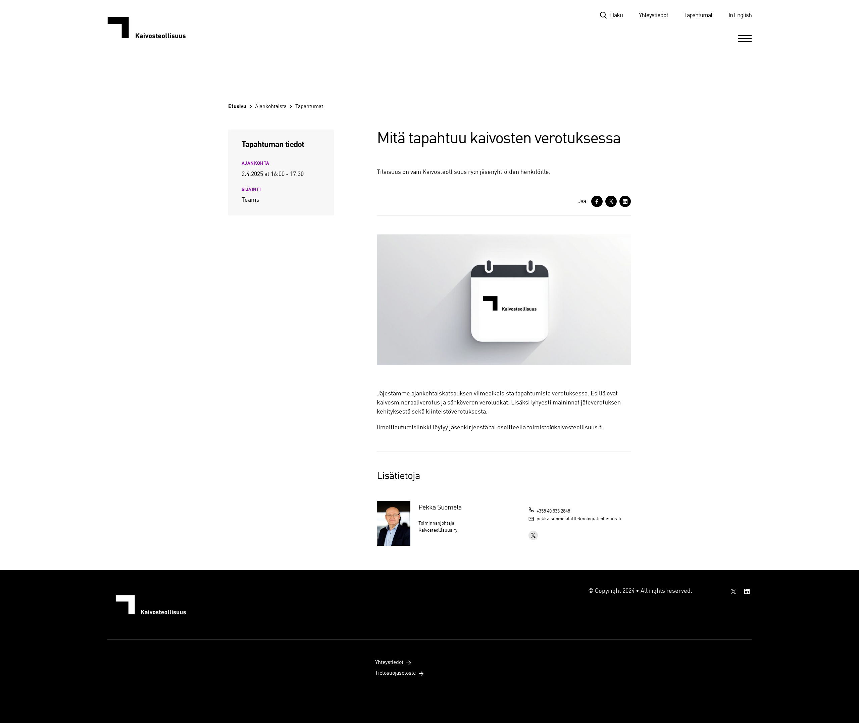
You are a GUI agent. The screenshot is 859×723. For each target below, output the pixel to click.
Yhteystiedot (653, 15)
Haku (616, 15)
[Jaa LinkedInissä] (625, 201)
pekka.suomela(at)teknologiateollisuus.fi (579, 519)
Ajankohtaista (271, 106)
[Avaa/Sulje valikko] (745, 38)
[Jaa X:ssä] (611, 201)
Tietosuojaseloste (395, 673)
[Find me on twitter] (533, 535)
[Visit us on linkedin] (747, 591)
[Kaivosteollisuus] (153, 27)
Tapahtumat (698, 15)
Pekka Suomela (440, 507)
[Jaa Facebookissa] (597, 201)
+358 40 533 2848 (553, 511)
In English (740, 15)
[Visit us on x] (733, 591)
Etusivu (237, 106)
